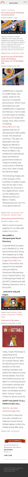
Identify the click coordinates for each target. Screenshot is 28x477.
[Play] (3, 32)
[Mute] (21, 32)
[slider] (12, 32)
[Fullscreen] (23, 32)
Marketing (19, 314)
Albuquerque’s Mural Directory (12, 218)
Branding (13, 312)
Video (22, 53)
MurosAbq (13, 231)
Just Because (15, 53)
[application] (13, 27)
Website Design (16, 215)
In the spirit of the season (10, 320)
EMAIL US (7, 452)
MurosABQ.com (9, 127)
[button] (13, 27)
